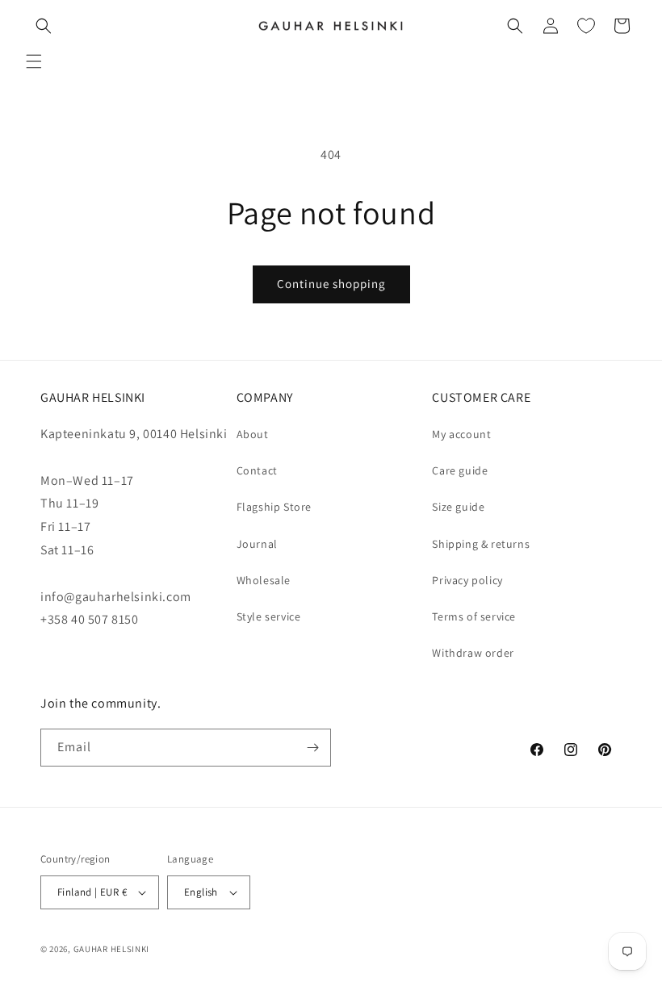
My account (461, 434)
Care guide (460, 470)
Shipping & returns (481, 544)
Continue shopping (331, 283)
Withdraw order (472, 652)
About (253, 434)
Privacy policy (467, 580)
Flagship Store (274, 506)
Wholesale (264, 580)
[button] (34, 61)
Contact (257, 470)
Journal (257, 544)
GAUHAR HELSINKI (111, 949)
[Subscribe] (312, 748)
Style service (269, 616)
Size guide (458, 506)
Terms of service (474, 616)
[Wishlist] (586, 26)
